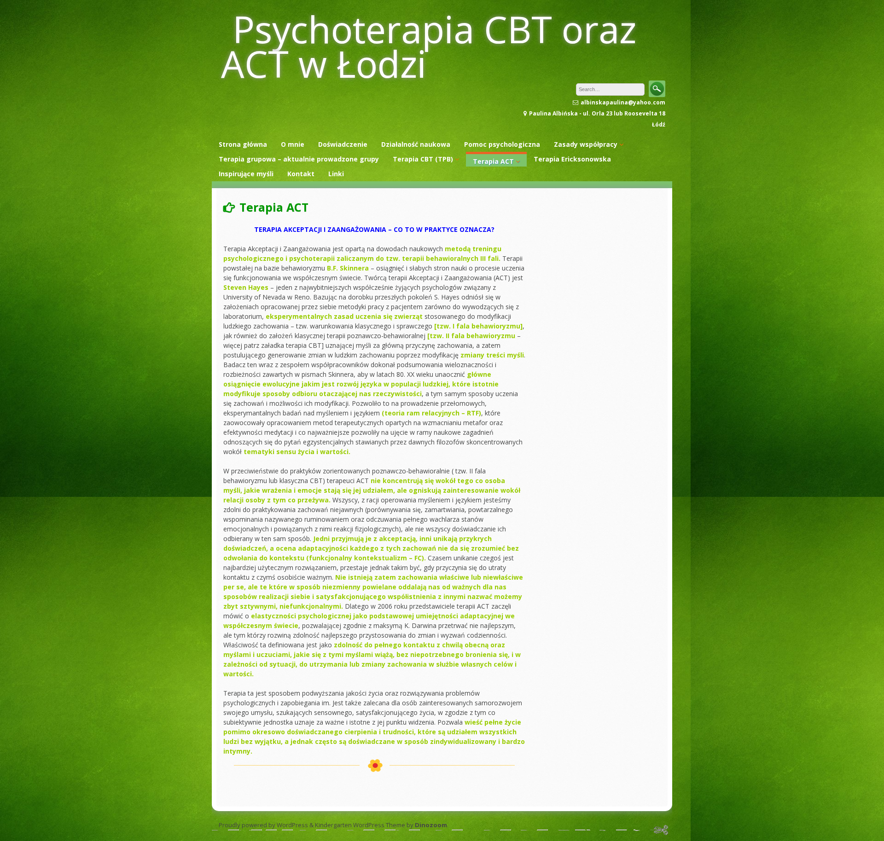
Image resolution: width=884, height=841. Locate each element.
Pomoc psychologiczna (502, 144)
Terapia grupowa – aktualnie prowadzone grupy (299, 159)
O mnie (292, 144)
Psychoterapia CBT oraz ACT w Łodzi (428, 46)
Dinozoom (431, 825)
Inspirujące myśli (246, 173)
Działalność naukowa (415, 144)
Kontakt (300, 173)
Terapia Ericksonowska (572, 159)
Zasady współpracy (585, 144)
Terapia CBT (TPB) (423, 159)
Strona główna (243, 144)
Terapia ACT (493, 161)
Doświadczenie (342, 144)
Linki (336, 173)
